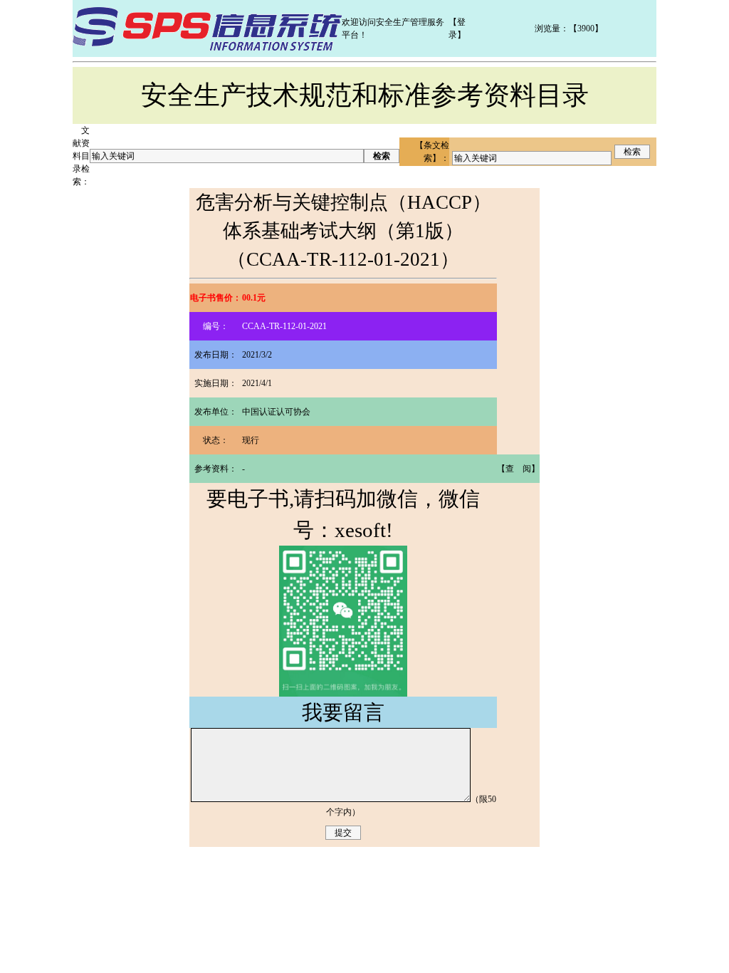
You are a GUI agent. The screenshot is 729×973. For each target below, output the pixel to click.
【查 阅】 (518, 469)
